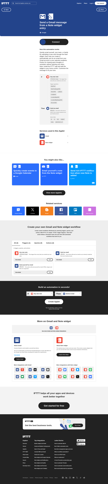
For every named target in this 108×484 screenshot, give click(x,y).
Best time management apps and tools (63, 449)
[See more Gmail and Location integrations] (32, 377)
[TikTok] (80, 478)
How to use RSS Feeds (59, 454)
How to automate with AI (60, 443)
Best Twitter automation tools (61, 446)
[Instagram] (70, 478)
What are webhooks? (59, 457)
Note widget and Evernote (40, 465)
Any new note (54, 76)
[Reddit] (84, 478)
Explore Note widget (64, 354)
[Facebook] (63, 478)
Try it (50, 259)
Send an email (54, 108)
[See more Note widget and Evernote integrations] (62, 377)
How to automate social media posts (63, 465)
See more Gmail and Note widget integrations (54, 331)
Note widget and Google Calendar (42, 457)
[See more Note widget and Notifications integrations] (75, 370)
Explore (79, 3)
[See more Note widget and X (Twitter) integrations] (75, 377)
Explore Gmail (19, 359)
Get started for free (54, 405)
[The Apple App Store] (81, 440)
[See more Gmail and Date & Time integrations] (45, 370)
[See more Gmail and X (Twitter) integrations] (45, 377)
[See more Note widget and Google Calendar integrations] (62, 370)
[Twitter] (77, 478)
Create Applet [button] (54, 302)
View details (18, 259)
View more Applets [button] (54, 193)
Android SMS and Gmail (40, 451)
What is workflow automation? (61, 451)
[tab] (16, 243)
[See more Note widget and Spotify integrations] (88, 370)
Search (24, 460)
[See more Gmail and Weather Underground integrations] (32, 370)
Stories (24, 446)
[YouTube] (73, 478)
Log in (92, 3)
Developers (25, 477)
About (56, 477)
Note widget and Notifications (41, 460)
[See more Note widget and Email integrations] (88, 377)
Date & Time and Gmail (39, 449)
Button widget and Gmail (40, 443)
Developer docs (26, 465)
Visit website (17, 355)
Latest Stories (58, 440)
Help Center (25, 454)
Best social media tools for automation (63, 468)
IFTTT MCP (25, 451)
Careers (31, 477)
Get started (100, 3)
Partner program (39, 477)
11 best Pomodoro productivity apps (63, 460)
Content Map (26, 457)
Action (63, 254)
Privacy (51, 477)
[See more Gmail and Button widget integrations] (20, 370)
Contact (46, 477)
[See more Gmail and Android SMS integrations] (20, 377)
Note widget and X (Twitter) (40, 468)
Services (25, 443)
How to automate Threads (60, 462)
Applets (24, 449)
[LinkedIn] (66, 478)
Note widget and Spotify (40, 462)
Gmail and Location (39, 454)
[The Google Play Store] (81, 444)
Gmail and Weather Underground (42, 446)
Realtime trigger (24, 254)
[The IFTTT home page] (5, 3)
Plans (85, 3)
